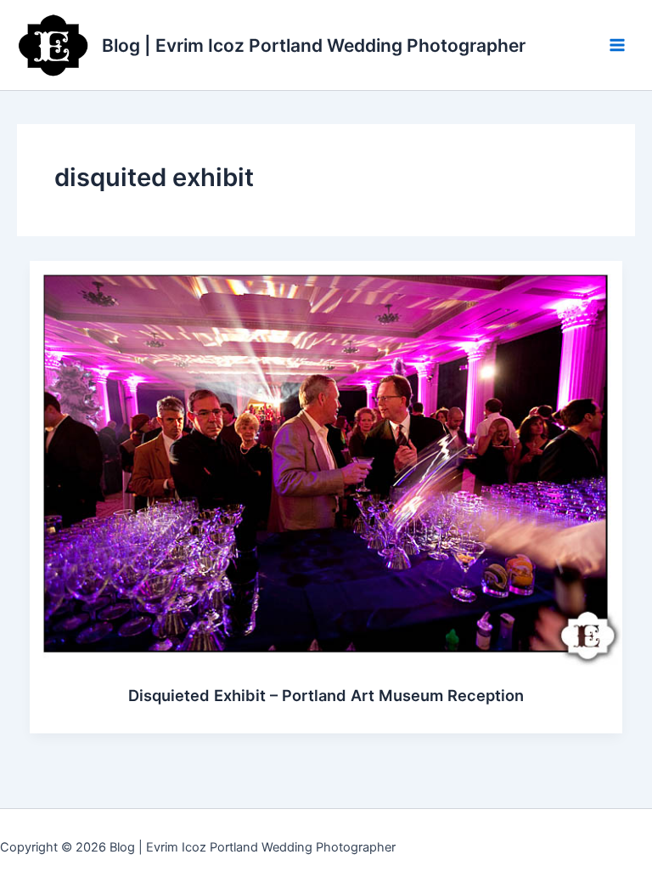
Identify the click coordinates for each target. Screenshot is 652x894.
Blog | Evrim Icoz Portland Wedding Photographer (314, 45)
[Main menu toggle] (617, 45)
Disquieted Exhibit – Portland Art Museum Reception (326, 695)
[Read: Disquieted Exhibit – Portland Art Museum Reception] (326, 463)
